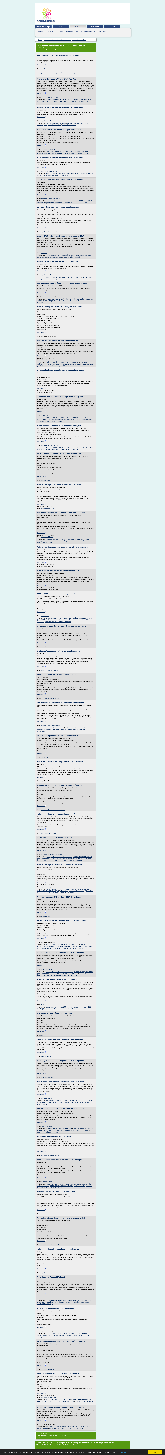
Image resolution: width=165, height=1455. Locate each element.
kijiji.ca (43, 1035)
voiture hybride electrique (56, 448)
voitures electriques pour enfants (56, 123)
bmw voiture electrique (52, 1009)
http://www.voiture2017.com (49, 97)
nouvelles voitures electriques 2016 (70, 364)
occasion (95, 27)
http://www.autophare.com (49, 887)
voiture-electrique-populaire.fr (50, 360)
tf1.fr (42, 1004)
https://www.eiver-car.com (48, 1273)
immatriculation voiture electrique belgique (56, 1426)
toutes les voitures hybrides (69, 449)
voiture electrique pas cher (65, 541)
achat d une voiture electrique (61, 1186)
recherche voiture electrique (67, 73)
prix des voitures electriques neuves (52, 101)
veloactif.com (45, 1298)
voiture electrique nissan (53, 201)
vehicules (61, 27)
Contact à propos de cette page (104, 1443)
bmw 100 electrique (51, 1007)
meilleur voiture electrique (54, 71)
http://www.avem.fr (46, 1098)
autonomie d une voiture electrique (58, 622)
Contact (106, 31)
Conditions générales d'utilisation (65, 1443)
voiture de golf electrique (53, 173)
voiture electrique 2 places (70, 255)
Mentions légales (47, 1443)
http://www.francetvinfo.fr (48, 1397)
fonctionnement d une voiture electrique (78, 299)
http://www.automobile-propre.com (51, 854)
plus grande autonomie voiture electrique (61, 975)
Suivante (57, 1435)
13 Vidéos (48, 50)
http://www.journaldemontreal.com (51, 1245)
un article (88, 31)
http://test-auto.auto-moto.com (50, 698)
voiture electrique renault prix (55, 728)
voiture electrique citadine (70, 201)
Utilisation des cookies (85, 1443)
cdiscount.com (45, 480)
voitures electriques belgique (54, 257)
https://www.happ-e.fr (47, 508)
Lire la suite (41, 65)
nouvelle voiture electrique (71, 99)
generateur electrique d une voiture (59, 203)
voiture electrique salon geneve (54, 539)
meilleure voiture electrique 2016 (80, 153)
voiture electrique (43, 27)
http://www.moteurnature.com (50, 1155)
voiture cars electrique (62, 153)
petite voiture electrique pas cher (74, 539)
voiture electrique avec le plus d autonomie (62, 362)
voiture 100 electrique (79, 151)
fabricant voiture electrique (75, 123)
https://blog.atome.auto (48, 415)
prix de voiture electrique (71, 277)
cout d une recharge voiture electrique (72, 948)
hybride (112, 27)
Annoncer (97, 31)
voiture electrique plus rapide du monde (72, 891)
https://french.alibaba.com (49, 68)
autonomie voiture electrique (55, 421)
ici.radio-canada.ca (47, 1181)
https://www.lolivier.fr (47, 537)
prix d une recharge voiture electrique (64, 858)
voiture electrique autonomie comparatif (64, 419)
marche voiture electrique (72, 71)
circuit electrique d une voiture (55, 1187)
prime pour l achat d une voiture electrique (59, 618)
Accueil (40, 31)
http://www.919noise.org (48, 149)
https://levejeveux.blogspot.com (50, 725)
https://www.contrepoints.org (49, 670)
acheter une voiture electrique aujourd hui (61, 1401)
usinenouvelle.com (46, 1056)
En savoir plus (123, 1452)
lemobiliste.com (45, 916)
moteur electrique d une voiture (49, 1132)
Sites (56, 31)
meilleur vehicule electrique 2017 (55, 1100)
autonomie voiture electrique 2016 (54, 366)
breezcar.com (45, 616)
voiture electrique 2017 (62, 175)
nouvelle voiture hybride (53, 99)
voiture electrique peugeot (54, 1300)
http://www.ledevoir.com (48, 1369)
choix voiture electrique (51, 73)
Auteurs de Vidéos (66, 31)
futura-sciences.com (47, 969)
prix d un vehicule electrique (75, 1101)
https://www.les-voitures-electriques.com (53, 232)
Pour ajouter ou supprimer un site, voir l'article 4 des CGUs (55, 1444)
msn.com (44, 253)
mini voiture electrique (54, 125)
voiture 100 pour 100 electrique (58, 151)
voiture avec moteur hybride (51, 449)
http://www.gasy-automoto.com (50, 198)
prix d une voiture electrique (61, 729)
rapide (78, 27)
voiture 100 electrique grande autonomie (73, 946)
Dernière (63, 1435)
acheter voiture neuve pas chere (76, 101)
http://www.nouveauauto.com (49, 445)
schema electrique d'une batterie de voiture (59, 972)
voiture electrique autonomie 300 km (62, 620)
